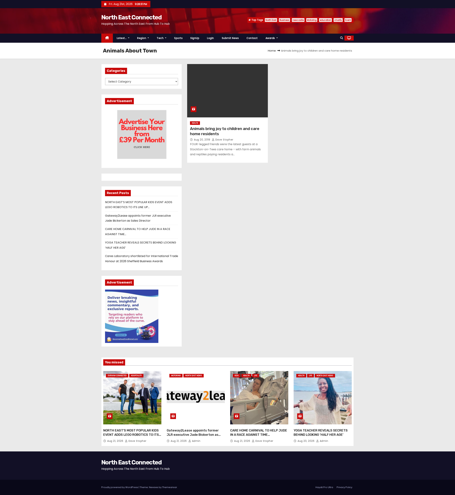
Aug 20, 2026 (306, 441)
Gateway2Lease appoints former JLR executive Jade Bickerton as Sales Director (193, 434)
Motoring (312, 20)
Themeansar (169, 487)
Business (284, 20)
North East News (193, 375)
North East (271, 20)
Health (195, 123)
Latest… (122, 38)
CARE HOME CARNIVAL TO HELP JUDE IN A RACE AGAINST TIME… (258, 432)
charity (338, 20)
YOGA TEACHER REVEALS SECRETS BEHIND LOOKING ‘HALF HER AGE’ (321, 432)
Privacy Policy (344, 487)
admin (195, 441)
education (325, 20)
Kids (237, 375)
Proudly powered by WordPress (120, 487)
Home (272, 50)
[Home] (107, 38)
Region (142, 38)
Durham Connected (117, 375)
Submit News (230, 38)
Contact (252, 38)
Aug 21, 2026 (115, 441)
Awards (271, 38)
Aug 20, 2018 (202, 139)
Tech (160, 38)
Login (210, 38)
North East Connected (131, 17)
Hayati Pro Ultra (324, 487)
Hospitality (136, 375)
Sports (178, 38)
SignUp (194, 38)
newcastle (298, 20)
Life (255, 375)
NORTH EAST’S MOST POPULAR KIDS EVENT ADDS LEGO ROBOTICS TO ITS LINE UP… (131, 434)
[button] (341, 38)
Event (348, 20)
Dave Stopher (224, 139)
